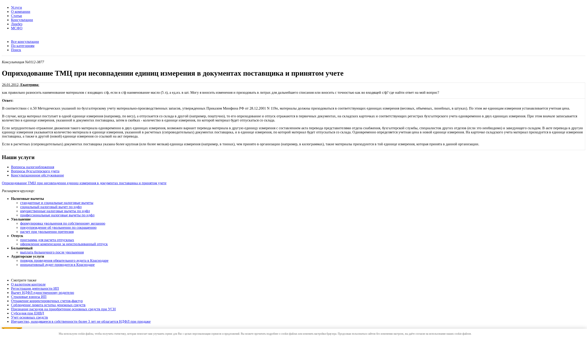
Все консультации (25, 42)
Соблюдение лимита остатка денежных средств (48, 305)
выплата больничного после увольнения (52, 252)
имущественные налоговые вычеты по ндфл (55, 211)
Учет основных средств (29, 317)
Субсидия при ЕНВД (27, 313)
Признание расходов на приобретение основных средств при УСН (63, 309)
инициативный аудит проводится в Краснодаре (57, 265)
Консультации (22, 20)
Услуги (16, 7)
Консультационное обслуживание (37, 175)
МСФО (16, 28)
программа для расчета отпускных (47, 240)
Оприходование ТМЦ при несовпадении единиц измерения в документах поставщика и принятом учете (84, 183)
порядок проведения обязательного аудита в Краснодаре (64, 260)
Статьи (16, 16)
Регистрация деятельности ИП (35, 288)
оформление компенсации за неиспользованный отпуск (64, 244)
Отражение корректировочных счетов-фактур (47, 301)
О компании (20, 12)
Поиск (16, 50)
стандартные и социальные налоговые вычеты (56, 203)
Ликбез (16, 24)
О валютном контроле (28, 284)
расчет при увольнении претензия (47, 232)
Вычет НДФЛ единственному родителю (42, 293)
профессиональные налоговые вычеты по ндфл (57, 215)
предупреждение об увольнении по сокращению (58, 227)
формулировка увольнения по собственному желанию (62, 223)
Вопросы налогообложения (32, 167)
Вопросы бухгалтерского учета (35, 171)
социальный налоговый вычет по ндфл (51, 207)
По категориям (22, 46)
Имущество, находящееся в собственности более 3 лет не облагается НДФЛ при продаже (81, 321)
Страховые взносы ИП (29, 297)
